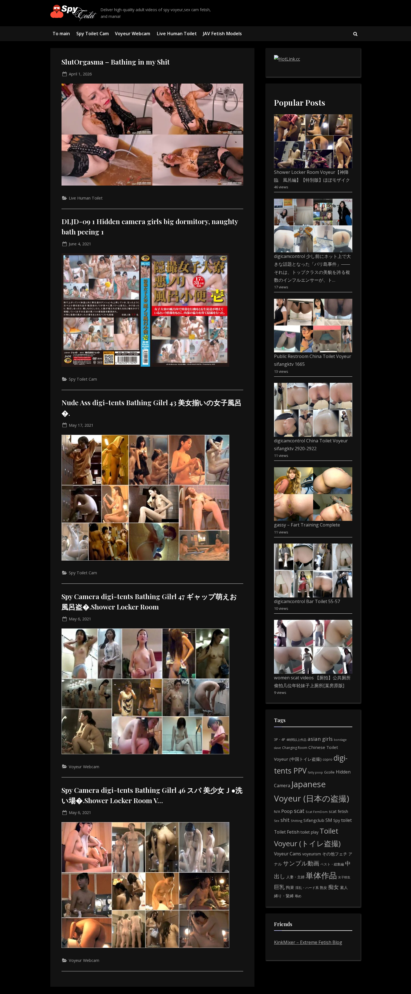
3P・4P (279, 739)
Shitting (296, 821)
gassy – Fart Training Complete (307, 525)
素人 (344, 887)
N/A (277, 811)
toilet (346, 820)
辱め (298, 896)
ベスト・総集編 (332, 864)
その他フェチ (334, 854)
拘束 (290, 887)
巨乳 (279, 887)
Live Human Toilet (177, 33)
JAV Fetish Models (222, 33)
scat (299, 811)
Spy (336, 820)
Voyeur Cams (287, 854)
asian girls (320, 738)
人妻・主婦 (295, 876)
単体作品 (321, 875)
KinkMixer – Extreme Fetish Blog (308, 942)
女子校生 (344, 877)
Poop (287, 811)
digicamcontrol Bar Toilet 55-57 (307, 601)
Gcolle (329, 772)
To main (61, 33)
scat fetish (338, 811)
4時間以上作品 (296, 739)
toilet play (309, 832)
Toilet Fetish (286, 832)
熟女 (323, 887)
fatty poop (315, 772)
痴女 (333, 887)
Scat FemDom (317, 812)
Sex (276, 821)
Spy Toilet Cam (92, 33)
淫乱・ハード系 (307, 887)
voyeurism (311, 854)
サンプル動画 (301, 863)
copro (327, 759)
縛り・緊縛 (284, 895)
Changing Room (294, 747)
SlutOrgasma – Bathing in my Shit (116, 61)
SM (328, 820)
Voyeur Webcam (132, 33)
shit (285, 820)
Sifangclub (313, 820)
